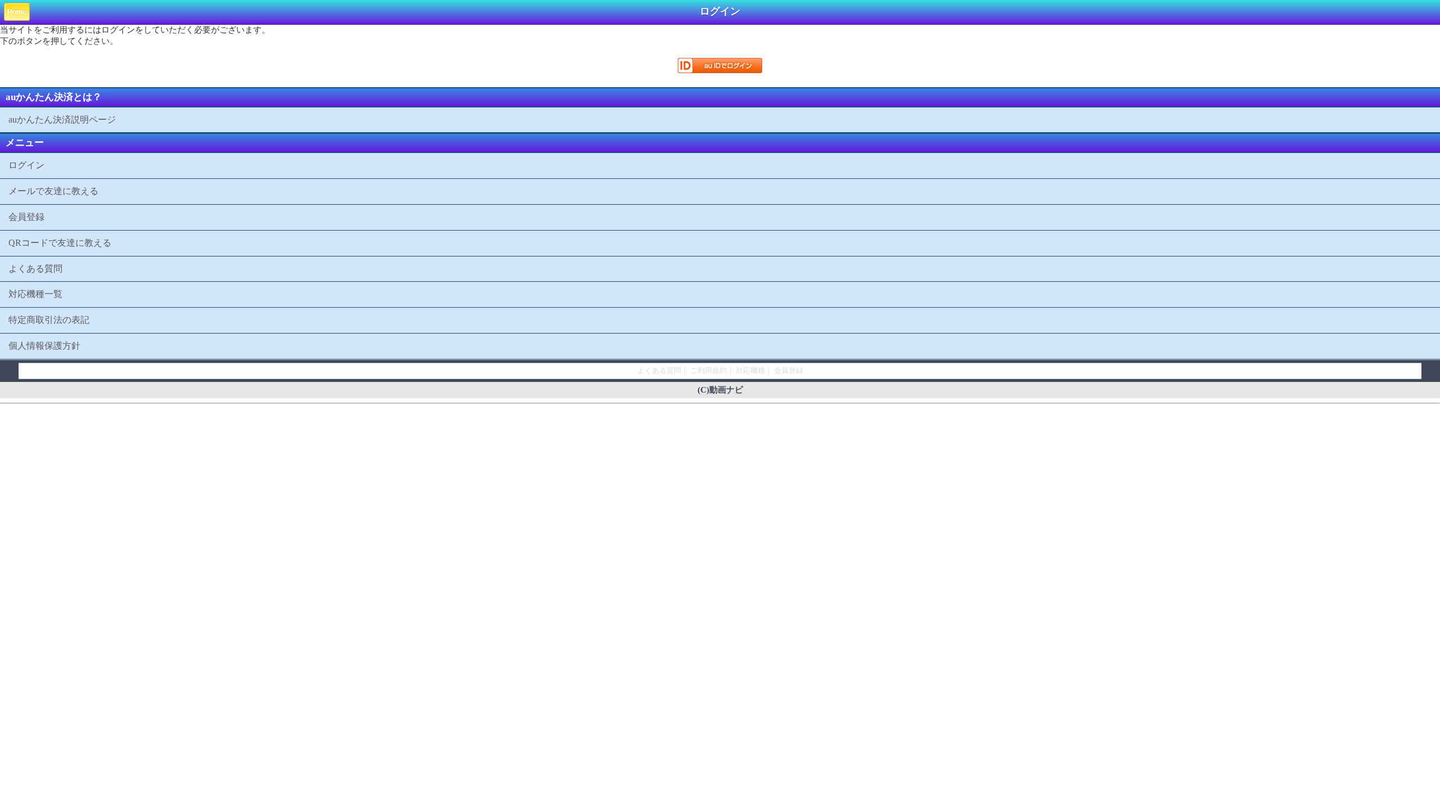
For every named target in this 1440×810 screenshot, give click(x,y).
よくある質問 (35, 268)
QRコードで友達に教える (59, 243)
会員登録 (26, 217)
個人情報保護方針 (44, 345)
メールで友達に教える (53, 191)
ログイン (26, 165)
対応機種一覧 (35, 294)
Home (16, 12)
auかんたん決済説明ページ (62, 119)
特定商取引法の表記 (48, 320)
